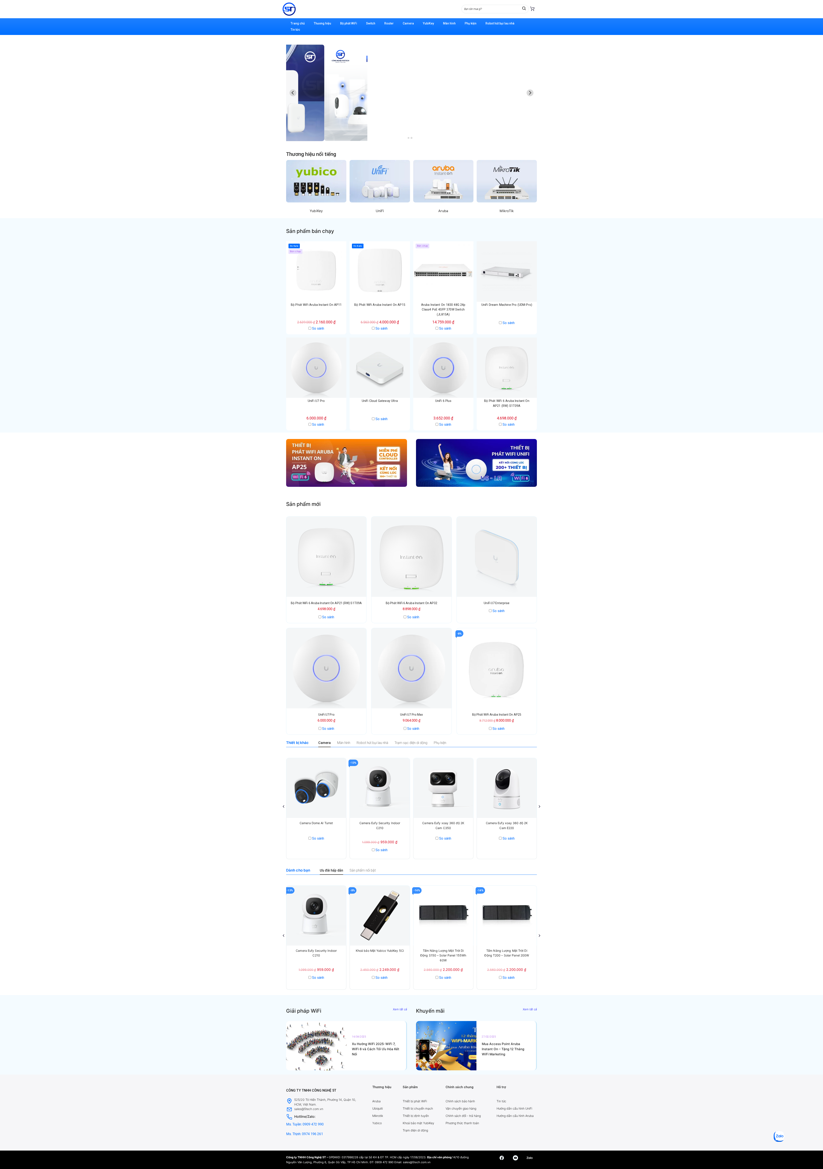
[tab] (408, 138)
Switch (370, 23)
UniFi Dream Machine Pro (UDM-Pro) (506, 304)
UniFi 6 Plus (443, 401)
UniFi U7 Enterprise (496, 603)
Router (389, 23)
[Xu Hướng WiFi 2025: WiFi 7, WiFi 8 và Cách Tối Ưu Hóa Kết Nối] (316, 1045)
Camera (408, 23)
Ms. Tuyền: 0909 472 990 (305, 1124)
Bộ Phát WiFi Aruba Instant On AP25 (496, 714)
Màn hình (449, 23)
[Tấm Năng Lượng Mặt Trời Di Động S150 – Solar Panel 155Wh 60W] (443, 916)
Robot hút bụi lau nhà (499, 23)
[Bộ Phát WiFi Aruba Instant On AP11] (316, 271)
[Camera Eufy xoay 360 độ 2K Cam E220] (507, 788)
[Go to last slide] (293, 92)
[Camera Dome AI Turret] (316, 788)
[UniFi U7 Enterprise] (497, 557)
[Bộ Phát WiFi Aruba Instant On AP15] (380, 271)
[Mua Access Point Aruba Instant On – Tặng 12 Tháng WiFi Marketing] (446, 1045)
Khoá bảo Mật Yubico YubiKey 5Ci (380, 950)
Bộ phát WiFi (348, 23)
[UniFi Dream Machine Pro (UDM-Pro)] (507, 271)
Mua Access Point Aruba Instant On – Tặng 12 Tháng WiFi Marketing (503, 1049)
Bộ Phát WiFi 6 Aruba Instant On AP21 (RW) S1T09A (326, 603)
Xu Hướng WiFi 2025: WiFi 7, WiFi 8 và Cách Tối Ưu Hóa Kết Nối (375, 1049)
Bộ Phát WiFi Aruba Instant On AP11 (316, 304)
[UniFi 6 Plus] (443, 368)
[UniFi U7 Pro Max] (411, 668)
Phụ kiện (470, 23)
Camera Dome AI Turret (316, 823)
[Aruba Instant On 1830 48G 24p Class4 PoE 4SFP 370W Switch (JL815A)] (443, 271)
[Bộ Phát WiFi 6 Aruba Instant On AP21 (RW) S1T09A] (507, 368)
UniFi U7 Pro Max (411, 714)
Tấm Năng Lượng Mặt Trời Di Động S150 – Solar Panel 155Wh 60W (443, 955)
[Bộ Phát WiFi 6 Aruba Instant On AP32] (411, 557)
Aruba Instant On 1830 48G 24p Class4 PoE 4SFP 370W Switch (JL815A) (443, 309)
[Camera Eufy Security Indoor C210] (380, 788)
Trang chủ (298, 23)
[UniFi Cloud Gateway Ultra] (380, 368)
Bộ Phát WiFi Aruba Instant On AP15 (379, 304)
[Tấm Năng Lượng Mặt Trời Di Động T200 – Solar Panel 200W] (507, 916)
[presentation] (283, 806)
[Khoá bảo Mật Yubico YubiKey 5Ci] (380, 916)
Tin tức (295, 29)
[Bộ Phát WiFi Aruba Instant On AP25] (497, 668)
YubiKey (428, 23)
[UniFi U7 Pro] (316, 368)
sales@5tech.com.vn (417, 1162)
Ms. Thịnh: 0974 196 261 (304, 1134)
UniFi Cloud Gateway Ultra (380, 401)
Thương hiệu (322, 23)
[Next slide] (530, 92)
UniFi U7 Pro (316, 401)
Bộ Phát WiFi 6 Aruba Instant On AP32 (411, 603)
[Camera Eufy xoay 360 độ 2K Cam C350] (443, 788)
